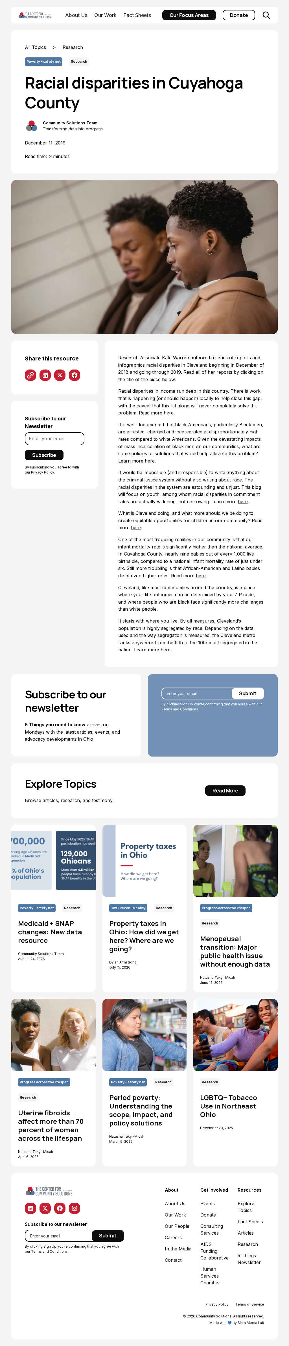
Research (248, 1244)
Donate (239, 15)
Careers (173, 1237)
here (169, 413)
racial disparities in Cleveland (176, 365)
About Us (76, 15)
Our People (177, 1226)
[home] (41, 15)
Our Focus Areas (189, 15)
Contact (173, 1260)
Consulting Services (211, 1229)
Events (207, 1203)
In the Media (178, 1249)
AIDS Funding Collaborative (214, 1251)
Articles (246, 1233)
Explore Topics (246, 1207)
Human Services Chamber (210, 1275)
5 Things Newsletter (249, 1259)
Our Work (105, 15)
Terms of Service (249, 1304)
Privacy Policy (217, 1304)
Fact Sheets (137, 15)
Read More (225, 790)
